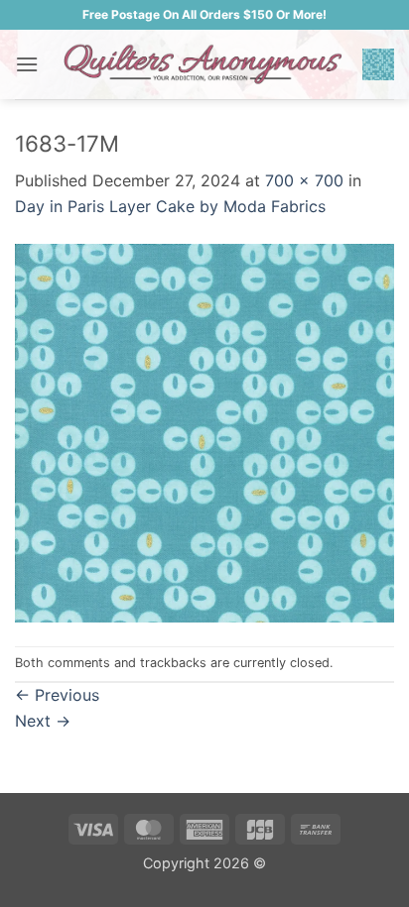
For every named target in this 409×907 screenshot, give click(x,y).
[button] (27, 64)
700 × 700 (304, 180)
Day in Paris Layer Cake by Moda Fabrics (170, 206)
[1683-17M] (204, 431)
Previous (57, 695)
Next (42, 721)
